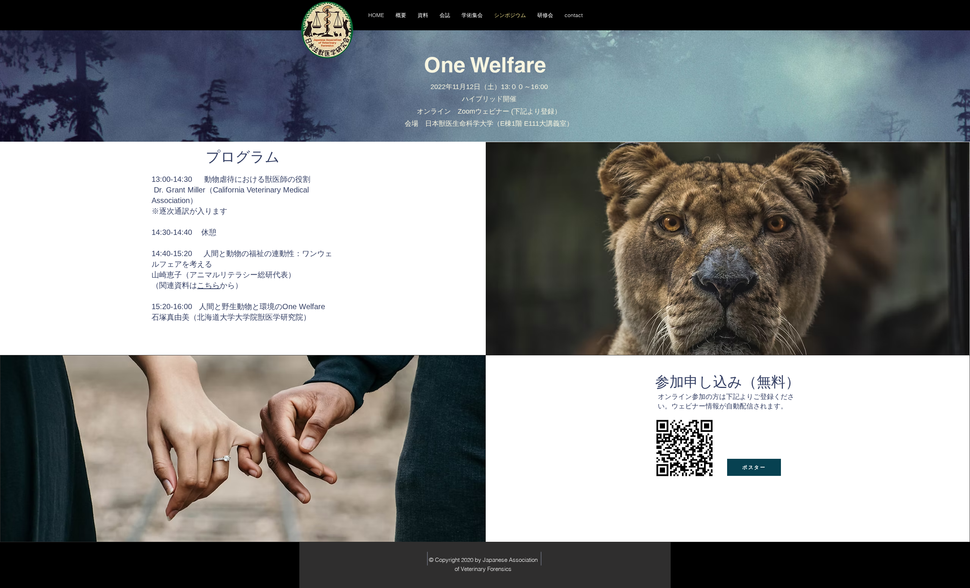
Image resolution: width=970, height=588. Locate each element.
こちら (208, 285)
